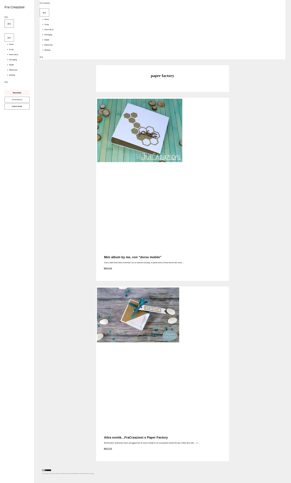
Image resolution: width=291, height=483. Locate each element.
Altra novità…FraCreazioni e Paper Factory (136, 437)
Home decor (13, 54)
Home (11, 44)
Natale (11, 65)
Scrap (11, 49)
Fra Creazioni (14, 7)
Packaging (13, 60)
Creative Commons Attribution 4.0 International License (77, 473)
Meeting (12, 75)
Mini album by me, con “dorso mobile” (133, 257)
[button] (6, 17)
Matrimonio (13, 70)
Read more (108, 268)
